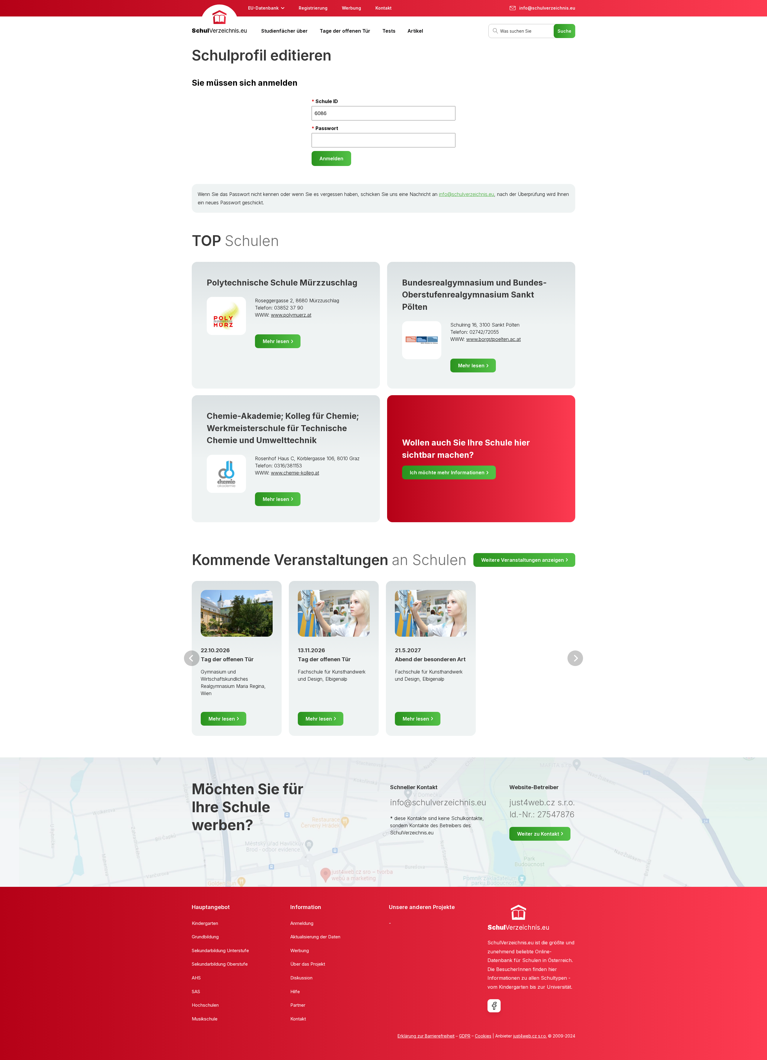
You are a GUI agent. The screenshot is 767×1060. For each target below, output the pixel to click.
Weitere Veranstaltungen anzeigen (522, 560)
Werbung (351, 7)
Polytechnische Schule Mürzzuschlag (282, 283)
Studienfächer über (284, 31)
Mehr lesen (276, 341)
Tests (388, 31)
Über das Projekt (307, 964)
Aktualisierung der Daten (315, 937)
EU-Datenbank (263, 7)
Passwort (326, 128)
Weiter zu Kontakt (538, 834)
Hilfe (295, 991)
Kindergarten (205, 923)
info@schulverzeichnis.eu (466, 194)
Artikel (415, 31)
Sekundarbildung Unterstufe (220, 950)
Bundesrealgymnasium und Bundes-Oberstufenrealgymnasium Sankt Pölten (474, 295)
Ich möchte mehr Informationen (447, 472)
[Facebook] (494, 1005)
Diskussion (301, 978)
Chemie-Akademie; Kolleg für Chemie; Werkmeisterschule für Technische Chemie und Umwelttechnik (283, 428)
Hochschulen (205, 1005)
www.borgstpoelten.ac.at (493, 339)
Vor (192, 658)
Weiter (575, 658)
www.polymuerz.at (291, 315)
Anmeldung (301, 923)
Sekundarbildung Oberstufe (220, 964)
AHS (196, 978)
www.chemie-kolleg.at (295, 473)
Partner (297, 1005)
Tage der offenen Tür (345, 31)
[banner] (219, 19)
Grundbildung (205, 937)
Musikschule (205, 1019)
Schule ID (326, 101)
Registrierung (313, 7)
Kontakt (383, 7)
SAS (196, 991)
